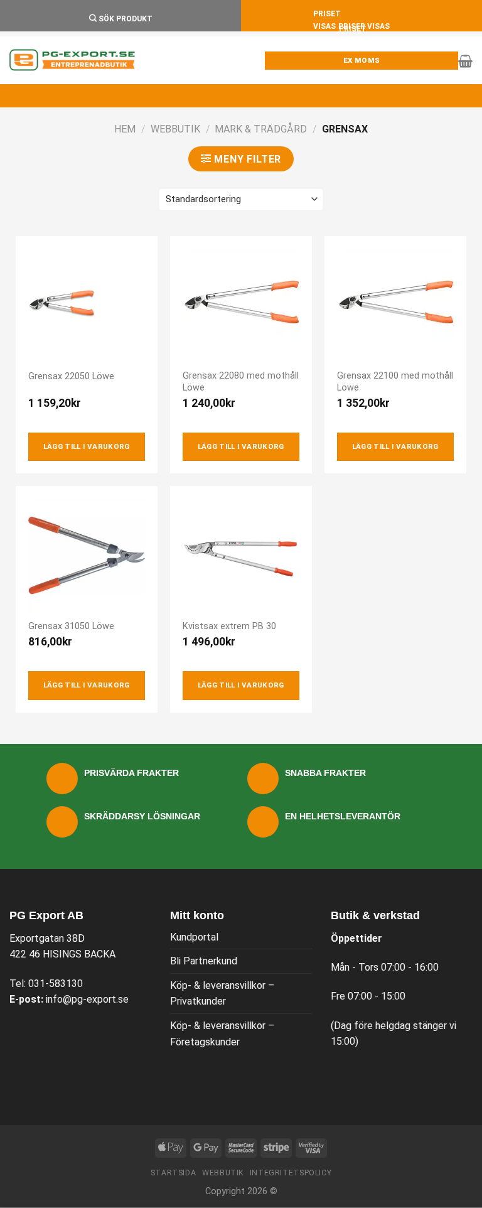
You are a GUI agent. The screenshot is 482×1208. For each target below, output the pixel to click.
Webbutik (175, 129)
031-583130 (55, 984)
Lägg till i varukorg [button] (86, 446)
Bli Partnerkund (203, 961)
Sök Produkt (125, 18)
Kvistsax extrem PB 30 (229, 626)
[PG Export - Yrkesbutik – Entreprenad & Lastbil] (72, 60)
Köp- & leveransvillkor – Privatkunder (222, 993)
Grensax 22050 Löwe (71, 376)
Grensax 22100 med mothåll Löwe (395, 381)
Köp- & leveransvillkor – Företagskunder (222, 1034)
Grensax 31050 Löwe (71, 626)
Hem (125, 129)
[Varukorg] (465, 61)
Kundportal (194, 937)
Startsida (173, 1172)
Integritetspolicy (290, 1172)
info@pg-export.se (87, 999)
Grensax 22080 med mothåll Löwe (241, 381)
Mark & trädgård (261, 129)
